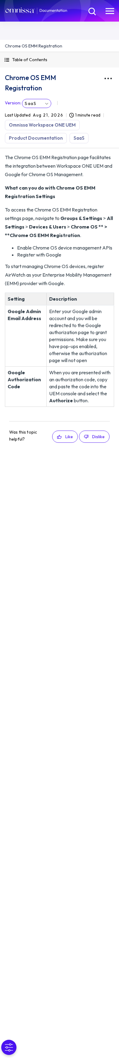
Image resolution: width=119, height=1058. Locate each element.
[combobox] (36, 103)
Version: (13, 103)
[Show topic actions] (108, 78)
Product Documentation (36, 138)
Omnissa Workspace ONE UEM (42, 125)
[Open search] (91, 10)
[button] (59, 60)
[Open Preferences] (8, 1047)
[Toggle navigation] (110, 10)
